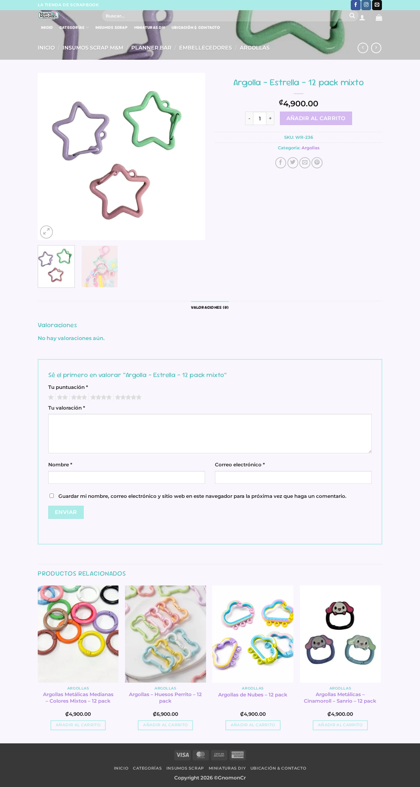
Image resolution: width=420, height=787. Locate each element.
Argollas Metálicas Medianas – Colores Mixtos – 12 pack (78, 697)
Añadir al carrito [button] (78, 725)
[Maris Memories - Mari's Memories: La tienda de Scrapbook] (65, 15)
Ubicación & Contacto (196, 27)
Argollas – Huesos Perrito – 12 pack (165, 697)
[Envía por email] (304, 162)
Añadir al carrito (316, 118)
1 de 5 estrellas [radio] (50, 397)
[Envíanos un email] (377, 5)
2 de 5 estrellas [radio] (61, 397)
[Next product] (363, 48)
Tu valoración (66, 408)
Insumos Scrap (111, 27)
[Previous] (49, 156)
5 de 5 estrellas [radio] (127, 397)
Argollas (255, 47)
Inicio (47, 27)
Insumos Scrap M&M (93, 47)
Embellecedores (205, 47)
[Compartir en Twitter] (293, 162)
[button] (362, 17)
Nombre (60, 465)
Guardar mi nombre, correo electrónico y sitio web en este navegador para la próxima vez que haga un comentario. (202, 496)
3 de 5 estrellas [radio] (78, 397)
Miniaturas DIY (149, 27)
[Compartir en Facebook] (280, 162)
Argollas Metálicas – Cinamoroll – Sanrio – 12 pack (340, 697)
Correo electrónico (240, 465)
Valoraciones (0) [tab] (210, 307)
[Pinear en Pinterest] (317, 162)
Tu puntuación (68, 387)
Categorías (72, 27)
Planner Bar (151, 47)
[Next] (194, 156)
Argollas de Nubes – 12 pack (252, 695)
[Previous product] (376, 48)
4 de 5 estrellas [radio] (100, 397)
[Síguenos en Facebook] (356, 5)
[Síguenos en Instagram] (366, 5)
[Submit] (352, 15)
